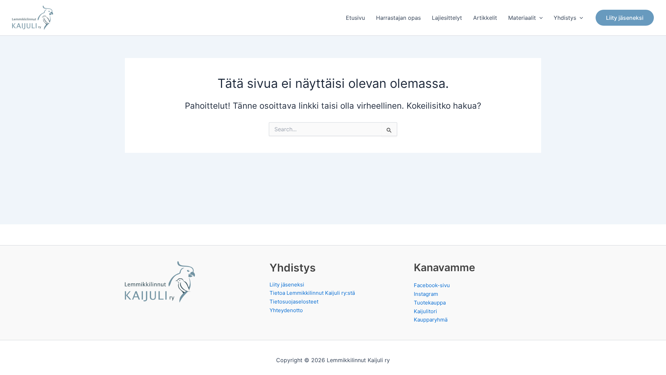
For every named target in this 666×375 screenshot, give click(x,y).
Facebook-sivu (432, 285)
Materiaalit (522, 17)
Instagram (426, 294)
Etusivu (355, 17)
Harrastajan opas (398, 17)
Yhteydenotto (286, 310)
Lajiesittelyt (447, 17)
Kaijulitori (425, 311)
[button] (539, 18)
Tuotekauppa (430, 302)
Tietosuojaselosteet (294, 301)
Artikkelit (485, 17)
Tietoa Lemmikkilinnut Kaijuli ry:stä (312, 293)
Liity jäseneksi (287, 284)
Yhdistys (565, 17)
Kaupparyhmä (430, 319)
